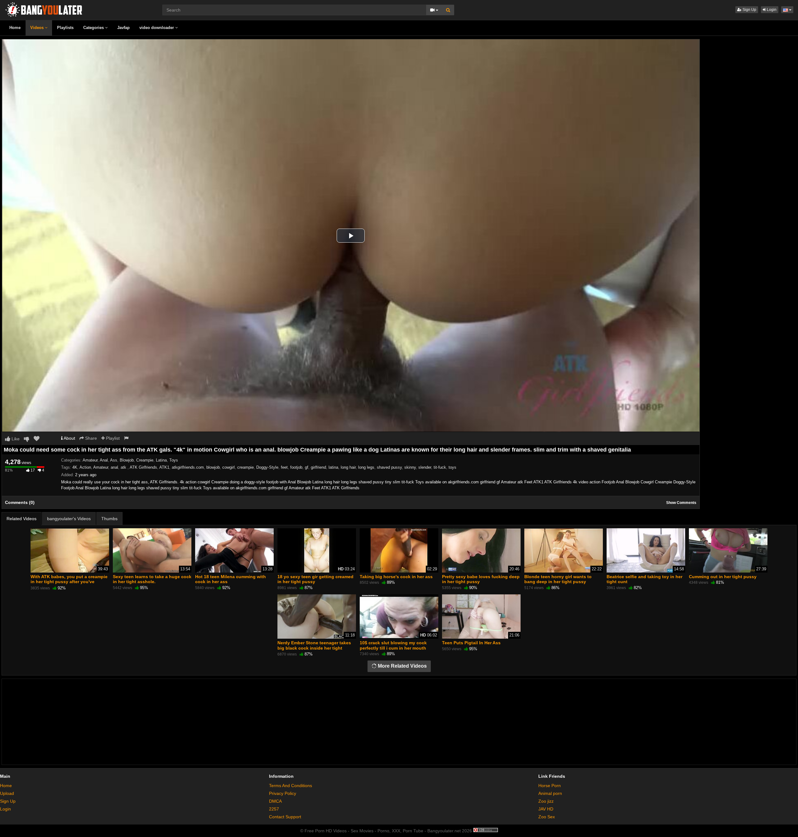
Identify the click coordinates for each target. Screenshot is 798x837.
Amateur (90, 460)
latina (333, 467)
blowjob (213, 467)
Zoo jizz (546, 801)
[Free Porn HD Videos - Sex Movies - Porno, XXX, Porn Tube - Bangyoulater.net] (44, 9)
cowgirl (228, 467)
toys (452, 467)
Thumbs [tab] (109, 518)
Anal (104, 460)
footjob (296, 467)
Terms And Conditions (290, 785)
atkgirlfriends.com (188, 467)
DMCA (275, 801)
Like (15, 438)
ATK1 (164, 467)
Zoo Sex (546, 816)
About (69, 438)
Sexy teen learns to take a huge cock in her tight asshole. (152, 579)
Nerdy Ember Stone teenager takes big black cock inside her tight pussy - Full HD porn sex (314, 647)
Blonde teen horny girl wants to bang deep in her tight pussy (558, 579)
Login (771, 9)
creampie (245, 467)
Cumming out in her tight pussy (723, 576)
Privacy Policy (282, 793)
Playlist (112, 438)
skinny (410, 467)
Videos (37, 27)
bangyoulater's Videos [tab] (69, 518)
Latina (161, 460)
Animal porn (550, 793)
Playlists (65, 27)
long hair (348, 467)
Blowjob (127, 460)
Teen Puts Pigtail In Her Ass (471, 642)
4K (74, 467)
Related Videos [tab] (21, 518)
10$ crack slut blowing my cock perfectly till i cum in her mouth (393, 645)
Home (15, 27)
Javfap (123, 27)
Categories (94, 27)
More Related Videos (402, 666)
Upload (7, 793)
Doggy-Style (267, 467)
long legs (366, 467)
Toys (173, 460)
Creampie (144, 460)
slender (424, 467)
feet (284, 467)
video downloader (157, 27)
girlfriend (318, 467)
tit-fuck (440, 467)
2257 (274, 808)
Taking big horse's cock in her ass (396, 576)
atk (124, 467)
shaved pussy (389, 467)
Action (85, 467)
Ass (113, 460)
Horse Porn (549, 785)
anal (114, 467)
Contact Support (285, 816)
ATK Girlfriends (143, 467)
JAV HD (545, 808)
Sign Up (749, 9)
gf (306, 467)
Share (90, 438)
